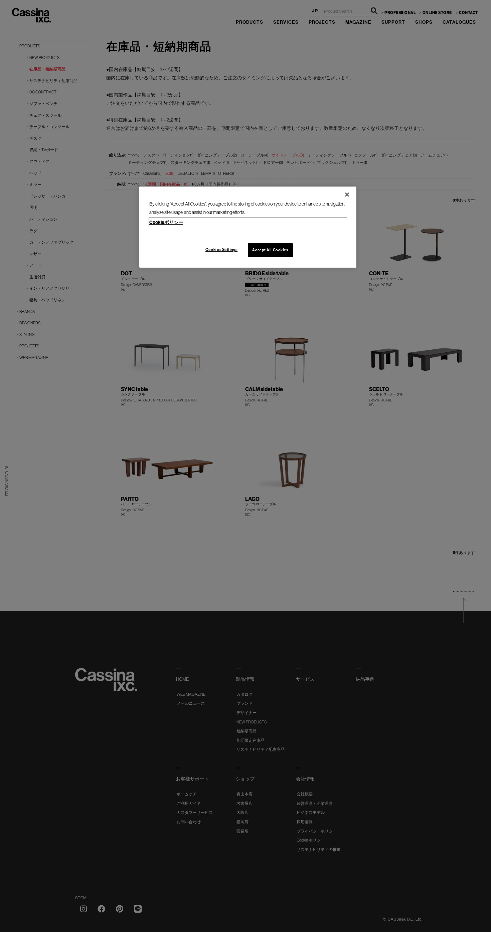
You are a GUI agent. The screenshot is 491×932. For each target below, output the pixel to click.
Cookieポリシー (166, 222)
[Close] (347, 194)
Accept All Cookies (270, 250)
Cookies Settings (221, 249)
